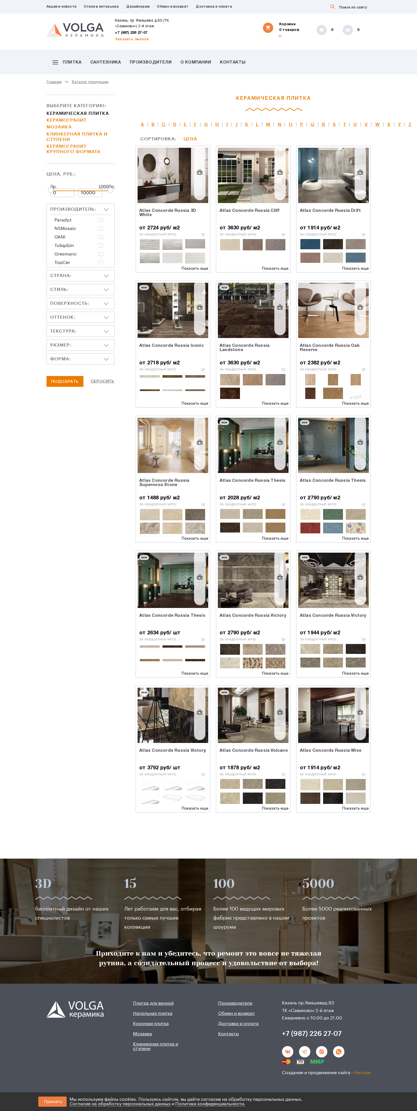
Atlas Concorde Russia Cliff (250, 211)
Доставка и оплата (214, 6)
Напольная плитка (152, 1013)
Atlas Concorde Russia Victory (253, 616)
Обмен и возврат (172, 6)
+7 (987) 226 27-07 (131, 33)
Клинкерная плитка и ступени (77, 137)
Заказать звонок (132, 39)
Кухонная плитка (151, 1023)
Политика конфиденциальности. (210, 1104)
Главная (54, 82)
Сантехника (105, 62)
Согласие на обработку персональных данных (120, 1104)
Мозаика (59, 127)
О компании (195, 62)
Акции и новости (61, 6)
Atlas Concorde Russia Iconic (171, 346)
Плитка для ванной (153, 1003)
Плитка (72, 62)
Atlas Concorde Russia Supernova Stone (164, 483)
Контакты (233, 62)
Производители (151, 62)
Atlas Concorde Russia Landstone (244, 348)
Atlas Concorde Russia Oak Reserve (330, 348)
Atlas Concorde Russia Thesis (253, 481)
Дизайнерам (137, 6)
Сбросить (102, 381)
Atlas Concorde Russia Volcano (254, 751)
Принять (53, 1101)
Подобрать (65, 382)
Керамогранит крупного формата (73, 149)
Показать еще (195, 269)
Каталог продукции (90, 82)
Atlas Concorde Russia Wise (330, 751)
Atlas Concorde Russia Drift (330, 211)
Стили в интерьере (101, 6)
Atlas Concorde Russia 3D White (167, 213)
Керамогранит (67, 120)
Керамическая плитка (78, 113)
